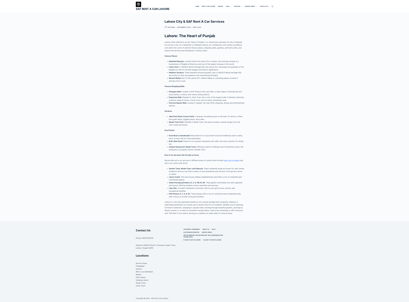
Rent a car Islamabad (144, 272)
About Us (205, 229)
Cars (227, 6)
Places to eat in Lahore (192, 240)
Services (237, 6)
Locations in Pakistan (191, 232)
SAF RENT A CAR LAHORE (152, 9)
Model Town (141, 283)
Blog (213, 229)
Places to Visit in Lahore (212, 240)
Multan (138, 274)
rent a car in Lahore (232, 160)
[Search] (272, 6)
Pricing (220, 6)
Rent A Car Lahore (208, 6)
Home (197, 6)
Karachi (139, 269)
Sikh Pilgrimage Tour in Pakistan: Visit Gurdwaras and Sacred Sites (203, 236)
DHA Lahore (141, 277)
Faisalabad (140, 266)
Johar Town (140, 286)
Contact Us (264, 6)
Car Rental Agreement (191, 229)
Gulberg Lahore (142, 280)
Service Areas (250, 6)
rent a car (197, 27)
